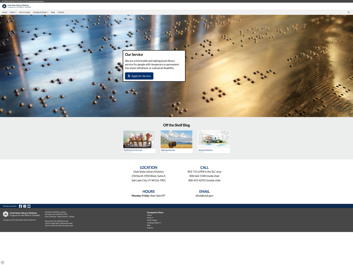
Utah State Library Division (25, 220)
